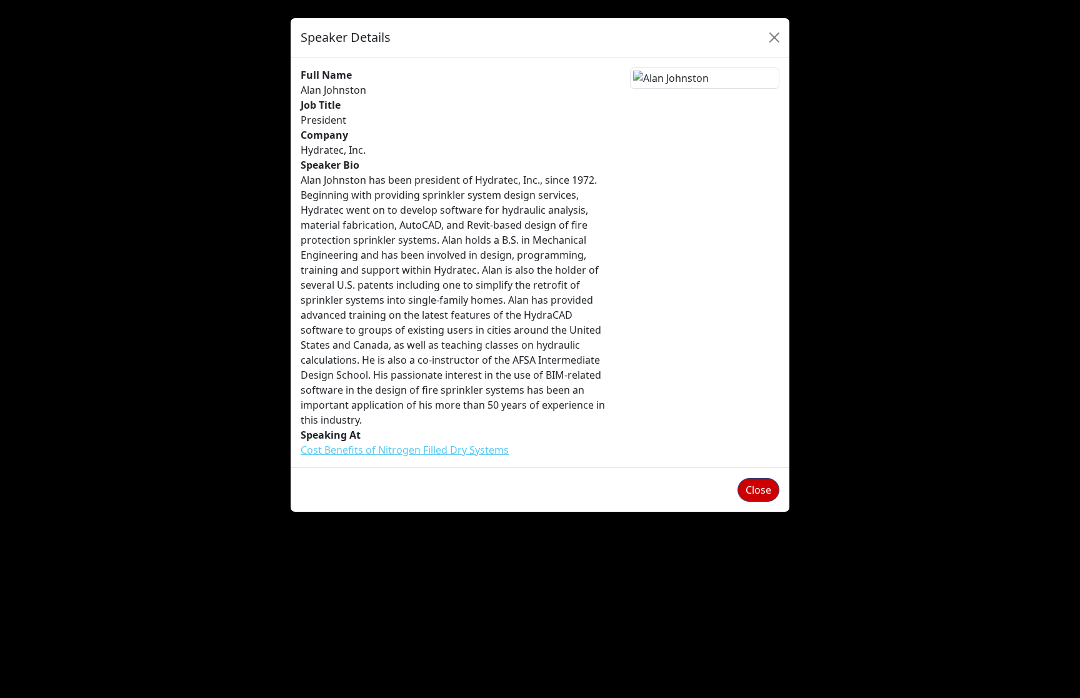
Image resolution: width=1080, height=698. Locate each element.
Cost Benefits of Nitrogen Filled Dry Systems (405, 450)
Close (758, 490)
